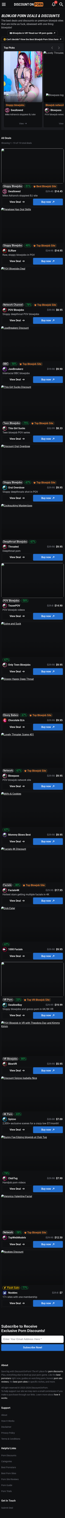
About (4, 1415)
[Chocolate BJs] (32, 694)
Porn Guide (6, 1485)
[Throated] (32, 521)
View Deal (15, 201)
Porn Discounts (8, 1455)
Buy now (46, 201)
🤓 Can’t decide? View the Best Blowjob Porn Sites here (31, 39)
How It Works (7, 1421)
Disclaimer (6, 1427)
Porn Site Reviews (10, 1479)
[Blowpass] (32, 750)
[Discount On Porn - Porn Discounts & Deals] (29, 4)
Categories (6, 1461)
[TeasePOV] (32, 580)
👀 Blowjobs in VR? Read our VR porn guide (31, 33)
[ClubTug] (32, 1153)
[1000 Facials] (32, 924)
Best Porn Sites (8, 1473)
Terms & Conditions (10, 1439)
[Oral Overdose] (32, 462)
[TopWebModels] (32, 1212)
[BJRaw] (32, 225)
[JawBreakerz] (32, 343)
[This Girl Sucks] (32, 402)
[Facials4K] (32, 864)
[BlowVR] (32, 1038)
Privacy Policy (8, 1433)
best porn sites (20, 1381)
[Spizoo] (32, 1093)
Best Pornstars (8, 1467)
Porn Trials (6, 1491)
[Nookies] (32, 1267)
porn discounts (55, 1371)
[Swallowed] (23, 89)
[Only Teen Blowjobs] (32, 639)
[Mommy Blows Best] (32, 809)
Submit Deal (7, 1508)
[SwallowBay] (32, 979)
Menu (4, 4)
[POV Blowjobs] (32, 284)
